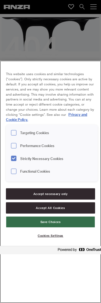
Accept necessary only (50, 194)
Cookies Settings (50, 235)
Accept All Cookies (50, 208)
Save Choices (50, 222)
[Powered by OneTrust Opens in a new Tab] (77, 251)
